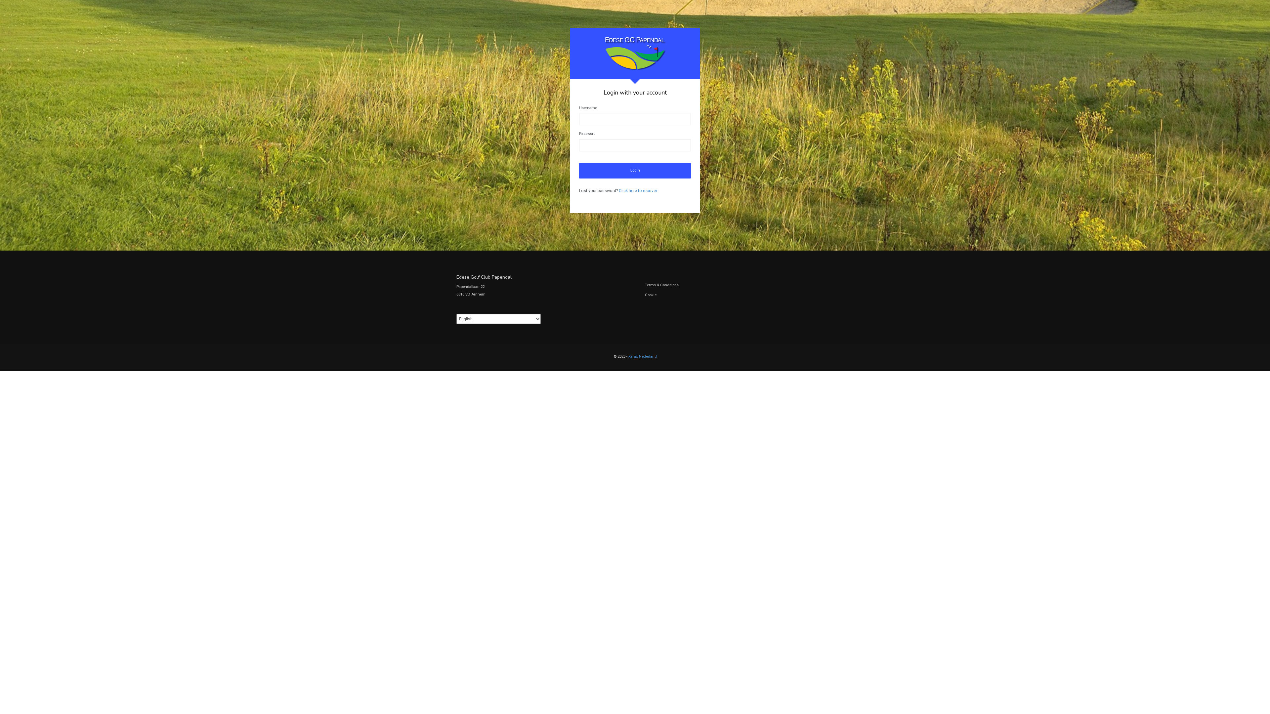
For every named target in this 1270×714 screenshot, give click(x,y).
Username (588, 108)
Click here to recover (638, 190)
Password (587, 134)
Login (635, 170)
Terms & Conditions (662, 285)
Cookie (650, 295)
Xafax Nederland (642, 356)
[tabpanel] (635, 120)
